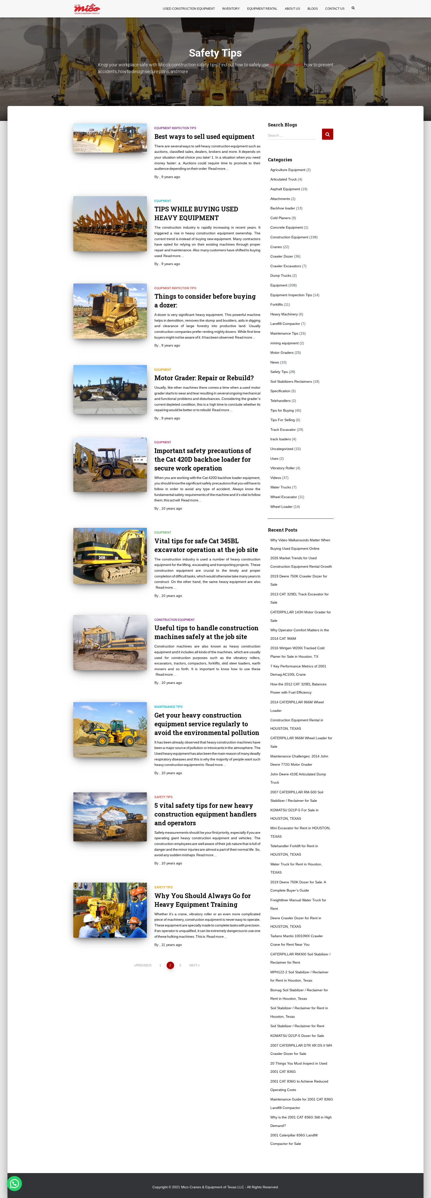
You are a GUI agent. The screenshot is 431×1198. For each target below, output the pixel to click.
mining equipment (284, 343)
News (274, 362)
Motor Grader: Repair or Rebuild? (204, 378)
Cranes (276, 247)
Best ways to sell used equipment (204, 136)
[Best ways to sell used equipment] (110, 137)
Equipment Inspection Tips (175, 128)
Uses (274, 459)
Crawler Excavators (285, 266)
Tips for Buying (282, 410)
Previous (143, 965)
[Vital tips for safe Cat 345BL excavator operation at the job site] (110, 555)
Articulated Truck (283, 179)
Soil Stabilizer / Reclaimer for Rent (297, 1026)
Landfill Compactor (285, 324)
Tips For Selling (282, 420)
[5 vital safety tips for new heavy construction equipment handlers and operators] (110, 816)
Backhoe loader (282, 208)
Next (193, 965)
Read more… (218, 169)
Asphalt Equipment (285, 189)
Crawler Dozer (281, 256)
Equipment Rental (262, 8)
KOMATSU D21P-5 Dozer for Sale (297, 1036)
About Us (292, 8)
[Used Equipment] (87, 8)
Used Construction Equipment (189, 8)
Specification (280, 391)
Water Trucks (280, 487)
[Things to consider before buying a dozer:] (110, 311)
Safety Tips (163, 797)
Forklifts (276, 304)
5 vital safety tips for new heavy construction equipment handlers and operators (205, 814)
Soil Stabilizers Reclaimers (291, 381)
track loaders (280, 439)
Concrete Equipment (286, 227)
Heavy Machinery (284, 314)
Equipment (162, 201)
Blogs (313, 8)
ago (170, 177)
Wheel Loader (281, 507)
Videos (275, 478)
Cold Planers (280, 218)
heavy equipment (286, 64)
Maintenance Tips (168, 707)
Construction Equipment (174, 620)
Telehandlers (280, 401)
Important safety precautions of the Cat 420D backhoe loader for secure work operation (202, 459)
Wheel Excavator (283, 497)
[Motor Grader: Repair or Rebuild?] (110, 389)
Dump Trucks (280, 275)
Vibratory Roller (282, 468)
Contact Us (334, 8)
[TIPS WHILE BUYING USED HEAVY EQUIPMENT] (110, 223)
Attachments (280, 199)
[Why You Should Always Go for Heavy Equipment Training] (110, 910)
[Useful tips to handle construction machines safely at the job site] (110, 642)
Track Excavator (283, 430)
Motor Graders (282, 353)
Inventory (231, 8)
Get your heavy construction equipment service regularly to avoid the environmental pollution (206, 724)
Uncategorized (281, 449)
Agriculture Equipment (287, 170)
